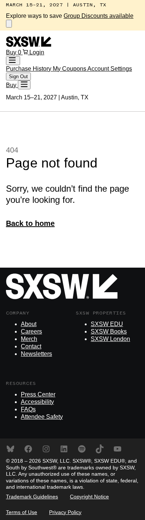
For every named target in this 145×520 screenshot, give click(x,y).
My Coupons (70, 69)
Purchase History (29, 69)
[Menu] (24, 84)
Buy (12, 52)
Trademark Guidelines (32, 497)
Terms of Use (21, 512)
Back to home (30, 223)
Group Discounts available (98, 16)
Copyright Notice (89, 497)
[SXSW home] (28, 45)
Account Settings (109, 69)
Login (36, 52)
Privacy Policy (65, 512)
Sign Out (18, 76)
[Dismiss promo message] (9, 24)
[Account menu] (13, 60)
